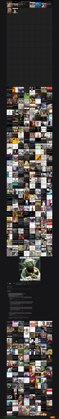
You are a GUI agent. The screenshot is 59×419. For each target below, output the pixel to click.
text (24, 284)
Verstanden (52, 417)
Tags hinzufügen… (29, 284)
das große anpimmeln (18, 284)
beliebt (16, 1)
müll (17, 1)
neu (13, 1)
